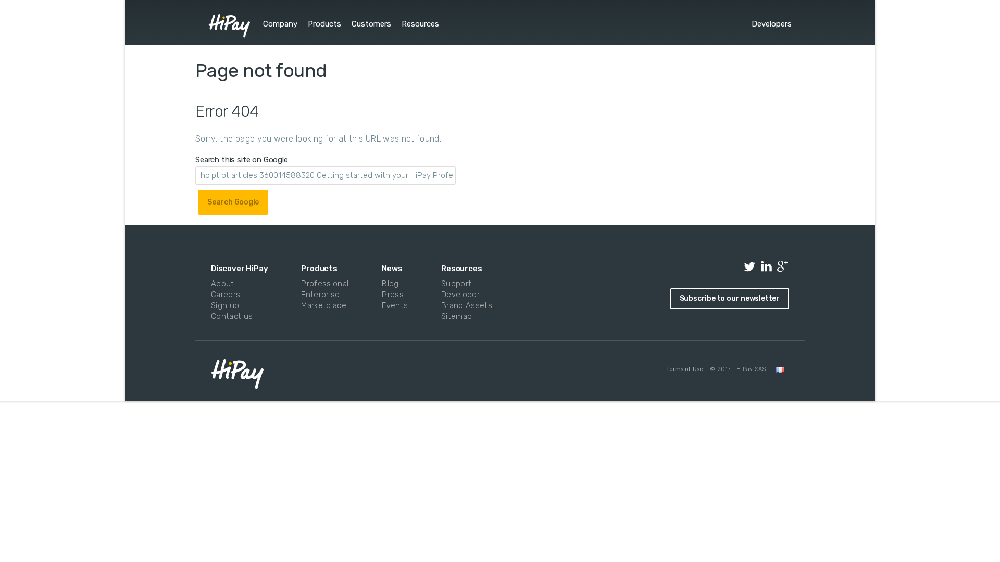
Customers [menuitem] (371, 24)
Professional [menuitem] (322, 283)
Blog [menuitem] (390, 283)
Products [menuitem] (324, 24)
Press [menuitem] (393, 294)
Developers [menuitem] (772, 24)
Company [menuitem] (280, 24)
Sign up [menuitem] (225, 305)
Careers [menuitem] (225, 294)
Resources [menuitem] (420, 24)
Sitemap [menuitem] (456, 316)
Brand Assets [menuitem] (464, 305)
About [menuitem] (222, 283)
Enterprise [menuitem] (320, 294)
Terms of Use (684, 369)
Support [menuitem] (456, 283)
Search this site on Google (241, 159)
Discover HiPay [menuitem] (239, 268)
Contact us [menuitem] (232, 316)
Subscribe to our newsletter (730, 298)
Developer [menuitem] (460, 294)
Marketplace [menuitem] (322, 305)
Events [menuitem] (394, 305)
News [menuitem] (392, 268)
